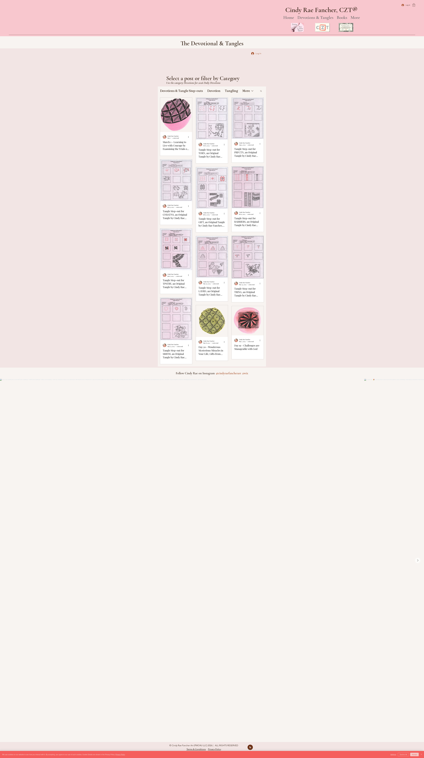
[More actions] (189, 137)
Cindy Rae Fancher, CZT (318, 10)
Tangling (231, 91)
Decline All (403, 754)
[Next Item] (417, 560)
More (246, 91)
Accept (414, 754)
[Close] (421, 754)
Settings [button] (393, 754)
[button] (413, 5)
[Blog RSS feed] (250, 747)
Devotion (213, 91)
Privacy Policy (214, 749)
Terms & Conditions (196, 749)
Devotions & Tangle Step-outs (181, 91)
